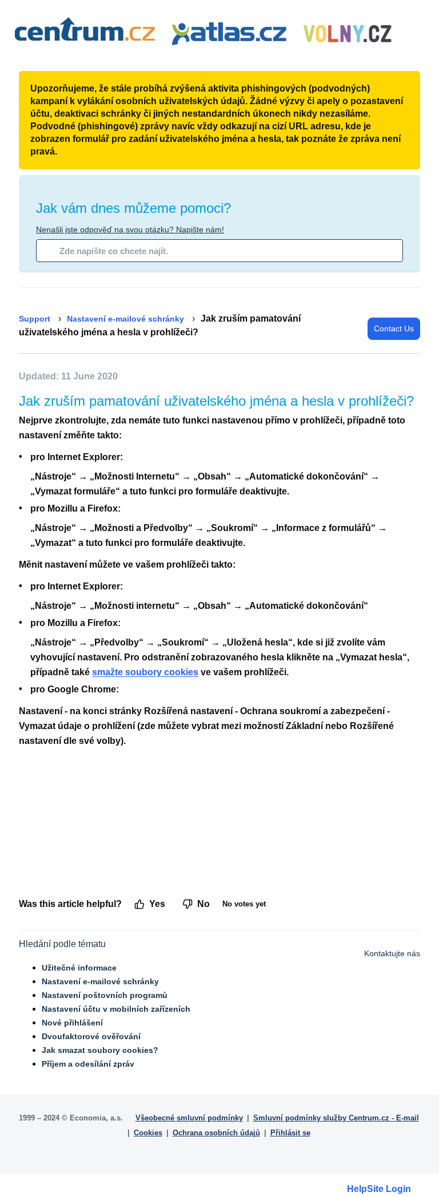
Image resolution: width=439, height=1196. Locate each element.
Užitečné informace (79, 967)
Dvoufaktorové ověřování (91, 1036)
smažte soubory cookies (145, 672)
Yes (157, 904)
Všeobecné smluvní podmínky (189, 1118)
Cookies (148, 1132)
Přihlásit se (290, 1132)
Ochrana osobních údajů (216, 1132)
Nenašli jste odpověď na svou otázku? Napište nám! (130, 229)
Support (34, 318)
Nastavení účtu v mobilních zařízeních (116, 1008)
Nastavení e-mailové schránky (125, 318)
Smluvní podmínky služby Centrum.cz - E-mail (336, 1118)
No (203, 904)
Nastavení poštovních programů (104, 995)
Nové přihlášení (72, 1022)
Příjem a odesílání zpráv (88, 1063)
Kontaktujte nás (392, 953)
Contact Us (394, 328)
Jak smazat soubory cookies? (100, 1050)
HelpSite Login (379, 1189)
